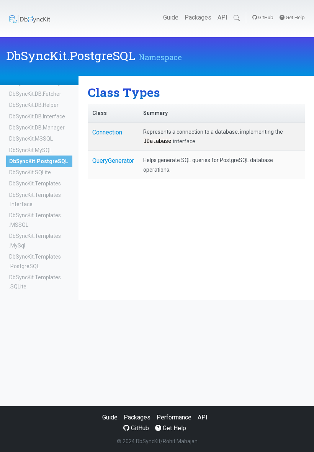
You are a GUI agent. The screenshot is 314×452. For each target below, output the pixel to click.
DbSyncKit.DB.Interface (37, 116)
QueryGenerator (113, 160)
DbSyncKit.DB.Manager (37, 127)
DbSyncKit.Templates (35, 183)
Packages (198, 17)
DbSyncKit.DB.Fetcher (35, 94)
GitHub (265, 17)
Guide (170, 17)
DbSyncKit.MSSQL (31, 139)
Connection (107, 132)
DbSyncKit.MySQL (30, 150)
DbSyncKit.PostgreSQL (38, 161)
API (222, 17)
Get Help (295, 17)
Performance (174, 417)
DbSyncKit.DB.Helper (34, 105)
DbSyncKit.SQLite (30, 172)
